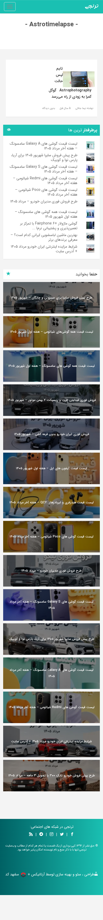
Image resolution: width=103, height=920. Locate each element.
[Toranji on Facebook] (72, 835)
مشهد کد (12, 874)
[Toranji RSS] (31, 835)
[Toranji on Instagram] (51, 835)
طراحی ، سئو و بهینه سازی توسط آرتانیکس (62, 874)
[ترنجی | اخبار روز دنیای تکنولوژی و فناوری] (91, 6)
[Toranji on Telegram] (41, 835)
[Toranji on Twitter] (61, 835)
